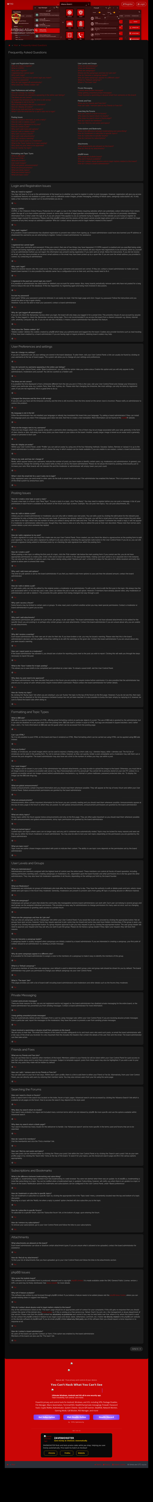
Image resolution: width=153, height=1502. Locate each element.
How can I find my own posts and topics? (94, 123)
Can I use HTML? (18, 158)
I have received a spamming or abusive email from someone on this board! (107, 95)
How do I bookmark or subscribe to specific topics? (98, 133)
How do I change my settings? (23, 93)
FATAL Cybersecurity (77, 1422)
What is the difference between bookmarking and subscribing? (102, 131)
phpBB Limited (77, 1281)
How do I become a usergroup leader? (93, 75)
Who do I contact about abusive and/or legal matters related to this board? (107, 161)
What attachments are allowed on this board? (96, 146)
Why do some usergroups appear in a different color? (99, 78)
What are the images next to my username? (28, 105)
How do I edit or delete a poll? (23, 131)
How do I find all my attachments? (91, 148)
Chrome (51, 1453)
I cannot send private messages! (90, 90)
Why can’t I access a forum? (22, 134)
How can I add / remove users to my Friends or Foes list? (100, 105)
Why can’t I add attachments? (23, 136)
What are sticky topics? (20, 170)
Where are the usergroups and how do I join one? (97, 73)
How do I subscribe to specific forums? (93, 136)
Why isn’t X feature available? (89, 159)
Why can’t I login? (18, 75)
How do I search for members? (90, 121)
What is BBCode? (18, 156)
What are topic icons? (19, 175)
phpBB (124, 418)
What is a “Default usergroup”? (90, 80)
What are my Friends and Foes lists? (92, 103)
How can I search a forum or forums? (92, 114)
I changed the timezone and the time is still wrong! (31, 100)
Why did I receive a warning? (22, 138)
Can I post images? (18, 163)
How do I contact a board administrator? (93, 164)
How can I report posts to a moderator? (26, 141)
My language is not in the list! (22, 102)
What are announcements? (22, 168)
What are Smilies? (18, 161)
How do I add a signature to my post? (26, 124)
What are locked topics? (20, 172)
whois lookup (47, 1312)
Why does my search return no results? (93, 116)
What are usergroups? (86, 71)
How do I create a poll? (20, 127)
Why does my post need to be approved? (27, 145)
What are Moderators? (86, 68)
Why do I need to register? (21, 66)
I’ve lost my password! (20, 80)
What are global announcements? (24, 165)
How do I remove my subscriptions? (92, 138)
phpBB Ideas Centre (118, 1295)
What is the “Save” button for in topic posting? (29, 143)
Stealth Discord (106, 1417)
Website (81, 1453)
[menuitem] (10, 4)
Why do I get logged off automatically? (26, 82)
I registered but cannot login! (22, 73)
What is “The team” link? (87, 82)
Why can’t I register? (19, 71)
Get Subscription (47, 1417)
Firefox (67, 1453)
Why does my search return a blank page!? (95, 118)
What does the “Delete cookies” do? (25, 85)
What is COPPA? (17, 68)
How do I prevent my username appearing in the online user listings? (38, 95)
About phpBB (52, 1283)
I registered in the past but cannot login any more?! (31, 78)
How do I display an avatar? (22, 107)
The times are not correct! (21, 97)
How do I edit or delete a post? (23, 122)
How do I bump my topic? (21, 148)
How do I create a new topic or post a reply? (28, 120)
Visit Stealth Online (76, 1417)
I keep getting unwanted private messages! (95, 93)
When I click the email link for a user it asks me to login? (33, 111)
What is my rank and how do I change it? (27, 109)
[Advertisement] (76, 1485)
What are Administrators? (88, 66)
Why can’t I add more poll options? (25, 129)
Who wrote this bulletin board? (90, 157)
